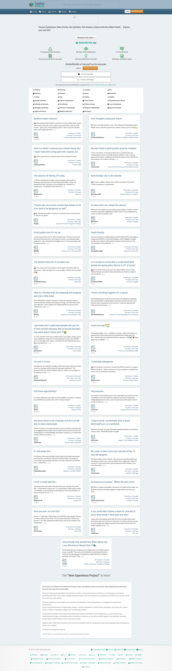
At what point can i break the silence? (108, 205)
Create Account (90, 68)
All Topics (87, 667)
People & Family (37, 659)
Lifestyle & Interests (106, 659)
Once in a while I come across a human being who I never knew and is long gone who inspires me (57, 150)
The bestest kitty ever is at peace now (51, 262)
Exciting (44, 655)
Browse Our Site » (86, 38)
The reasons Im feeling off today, (49, 175)
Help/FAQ (119, 649)
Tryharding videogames (102, 361)
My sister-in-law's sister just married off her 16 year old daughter (113, 453)
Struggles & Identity (53, 663)
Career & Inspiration (54, 659)
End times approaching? (45, 391)
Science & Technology (70, 663)
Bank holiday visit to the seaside (106, 175)
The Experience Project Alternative (50, 52)
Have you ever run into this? (47, 511)
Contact (110, 649)
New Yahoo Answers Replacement (86, 52)
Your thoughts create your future (106, 118)
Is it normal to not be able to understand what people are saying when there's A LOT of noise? (113, 264)
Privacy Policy (104, 85)
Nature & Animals (105, 663)
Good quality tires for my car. (47, 232)
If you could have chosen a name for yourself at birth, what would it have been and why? (113, 513)
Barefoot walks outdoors (45, 118)
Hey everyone (97, 391)
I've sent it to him (42, 361)
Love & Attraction (37, 663)
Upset (93, 655)
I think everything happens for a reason (109, 292)
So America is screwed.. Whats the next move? (113, 482)
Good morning (98, 325)
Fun (64, 655)
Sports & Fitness (120, 663)
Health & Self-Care (136, 663)
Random (73, 655)
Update (139, 655)
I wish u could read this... (45, 482)
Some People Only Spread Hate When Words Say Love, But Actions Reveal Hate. (84, 544)
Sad (121, 655)
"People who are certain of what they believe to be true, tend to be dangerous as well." (57, 207)
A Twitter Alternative (122, 52)
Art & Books (122, 659)
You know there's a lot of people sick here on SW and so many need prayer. (56, 422)
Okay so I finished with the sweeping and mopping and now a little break (57, 294)
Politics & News (136, 659)
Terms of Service (95, 85)
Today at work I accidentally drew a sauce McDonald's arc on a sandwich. (110, 422)
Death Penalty (97, 232)
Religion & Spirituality (88, 663)
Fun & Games (70, 659)
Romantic (102, 655)
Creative (55, 655)
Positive (34, 655)
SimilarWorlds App (87, 42)
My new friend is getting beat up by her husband (113, 148)
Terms (140, 649)
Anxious (83, 655)
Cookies (113, 85)
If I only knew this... (43, 451)
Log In (127, 11)
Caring (113, 655)
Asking (129, 655)
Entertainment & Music (87, 659)
